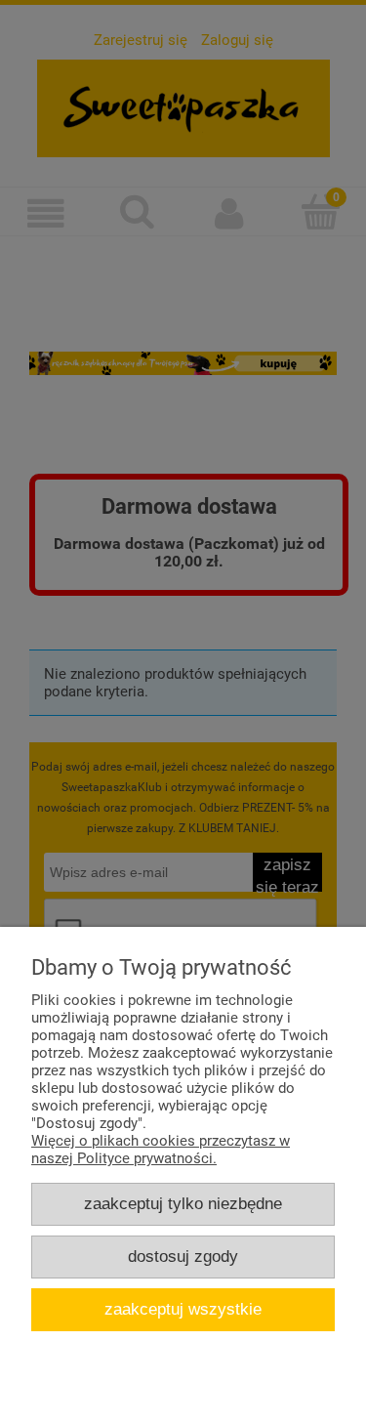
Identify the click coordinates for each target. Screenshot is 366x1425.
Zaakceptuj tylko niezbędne (183, 1203)
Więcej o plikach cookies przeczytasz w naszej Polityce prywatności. (160, 1149)
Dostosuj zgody (183, 1256)
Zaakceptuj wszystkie (183, 1309)
